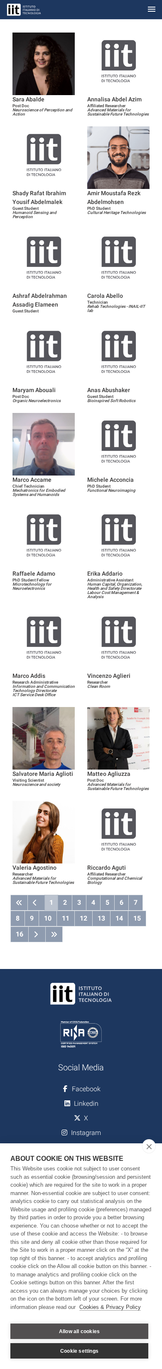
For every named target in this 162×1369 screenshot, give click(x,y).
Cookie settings (79, 1351)
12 (83, 918)
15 (137, 918)
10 (48, 918)
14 (119, 918)
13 (101, 918)
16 (19, 934)
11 (65, 918)
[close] (149, 1146)
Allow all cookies (79, 1331)
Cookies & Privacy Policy (110, 1307)
